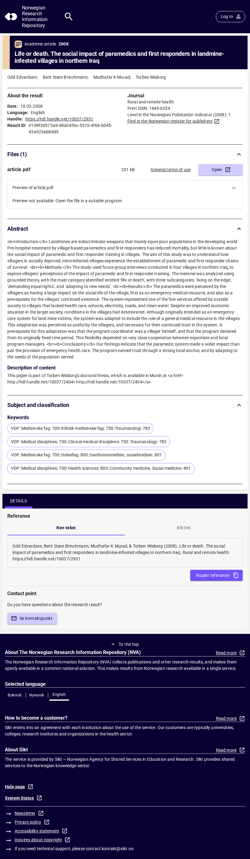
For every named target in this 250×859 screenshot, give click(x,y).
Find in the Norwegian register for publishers (169, 121)
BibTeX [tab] (184, 527)
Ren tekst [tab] (66, 527)
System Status (19, 798)
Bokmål (14, 695)
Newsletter (25, 813)
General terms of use (171, 169)
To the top (129, 644)
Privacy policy (28, 822)
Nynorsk (37, 695)
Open (217, 169)
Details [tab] (18, 500)
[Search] (69, 16)
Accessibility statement (37, 830)
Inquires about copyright (38, 839)
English (59, 694)
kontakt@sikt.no (118, 848)
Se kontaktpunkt (36, 618)
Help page (15, 786)
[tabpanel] (125, 552)
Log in (227, 16)
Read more (226, 652)
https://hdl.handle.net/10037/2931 (59, 119)
